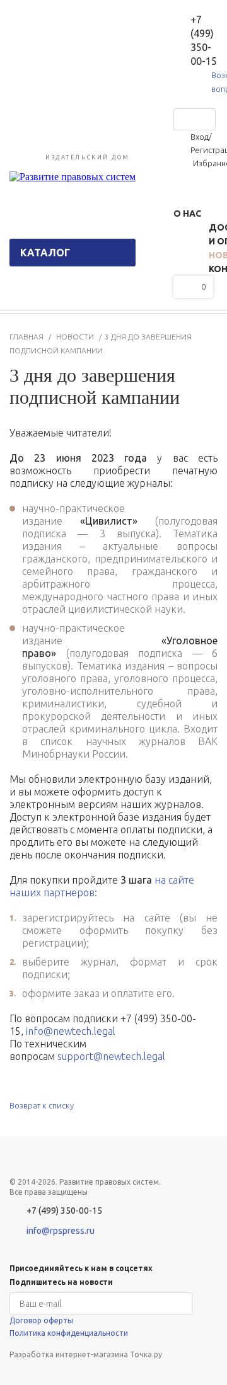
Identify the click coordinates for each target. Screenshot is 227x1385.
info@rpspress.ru (60, 1231)
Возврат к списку (41, 1105)
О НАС (187, 213)
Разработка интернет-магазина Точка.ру (85, 1354)
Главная (26, 337)
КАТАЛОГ (45, 252)
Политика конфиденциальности (68, 1333)
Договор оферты (41, 1320)
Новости (75, 337)
